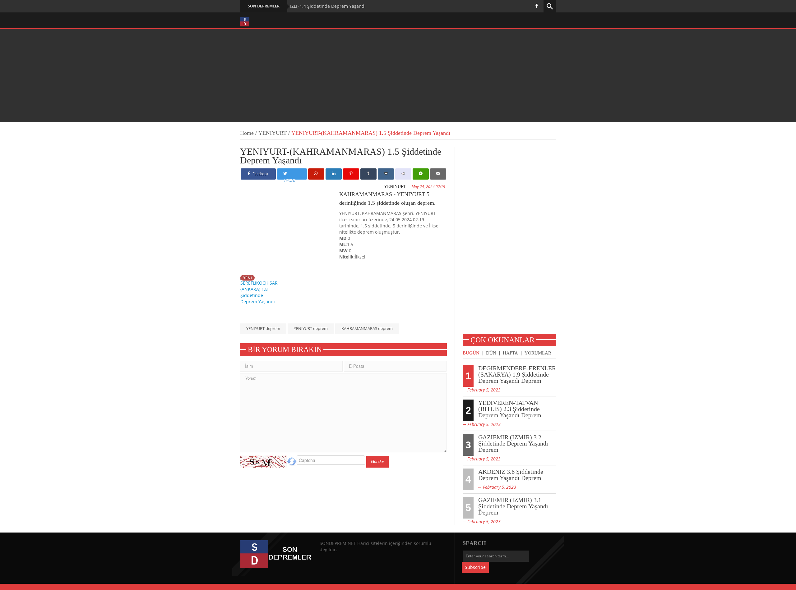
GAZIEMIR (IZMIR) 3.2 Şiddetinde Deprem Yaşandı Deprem (513, 443)
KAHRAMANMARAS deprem (367, 328)
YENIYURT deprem (263, 328)
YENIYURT (272, 133)
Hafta (510, 353)
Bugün (471, 353)
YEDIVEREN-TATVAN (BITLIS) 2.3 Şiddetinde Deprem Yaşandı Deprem (509, 408)
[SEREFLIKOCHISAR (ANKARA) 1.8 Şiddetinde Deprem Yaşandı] (260, 289)
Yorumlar (538, 353)
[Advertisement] (398, 75)
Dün (491, 353)
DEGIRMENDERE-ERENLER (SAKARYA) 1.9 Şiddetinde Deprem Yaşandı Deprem (517, 374)
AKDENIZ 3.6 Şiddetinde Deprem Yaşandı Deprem (510, 474)
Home (247, 133)
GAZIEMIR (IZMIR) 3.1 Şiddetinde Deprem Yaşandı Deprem (513, 506)
